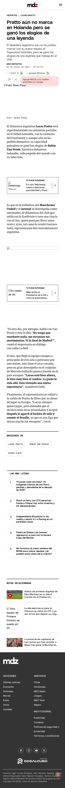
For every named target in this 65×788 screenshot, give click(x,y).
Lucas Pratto (15, 444)
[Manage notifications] (57, 774)
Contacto (39, 722)
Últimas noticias (11, 682)
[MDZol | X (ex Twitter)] (44, 750)
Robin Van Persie (39, 444)
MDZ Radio (40, 691)
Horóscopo (40, 687)
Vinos (6, 705)
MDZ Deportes (14, 64)
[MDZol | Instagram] (28, 750)
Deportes (12, 15)
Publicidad (39, 718)
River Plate (15, 453)
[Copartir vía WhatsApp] (9, 79)
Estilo (6, 700)
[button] (60, 5)
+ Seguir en (14, 73)
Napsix (37, 705)
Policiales (8, 691)
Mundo (7, 695)
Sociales (7, 709)
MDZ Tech (39, 700)
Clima (37, 682)
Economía (8, 687)
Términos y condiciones (46, 735)
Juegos (38, 695)
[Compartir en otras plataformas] (16, 79)
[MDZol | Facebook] (21, 750)
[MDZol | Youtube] (36, 750)
